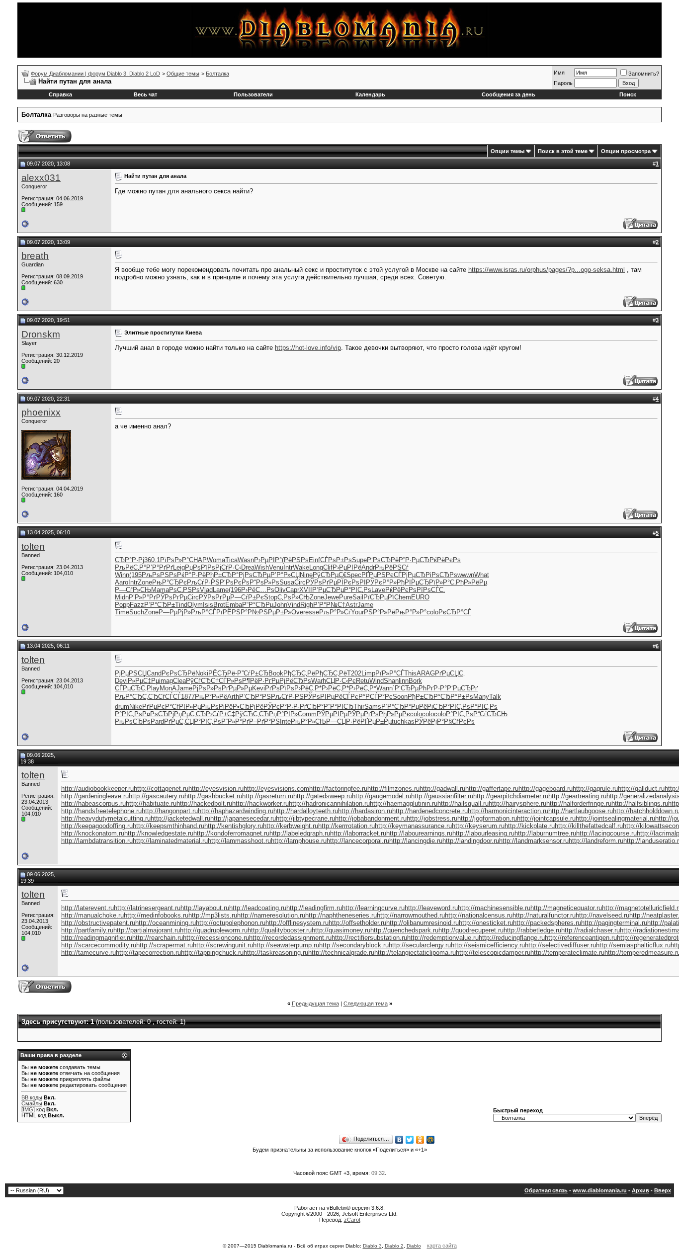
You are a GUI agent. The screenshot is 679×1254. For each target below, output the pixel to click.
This (410, 673)
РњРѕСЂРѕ (133, 721)
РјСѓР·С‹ (228, 567)
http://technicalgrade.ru (341, 952)
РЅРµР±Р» (275, 612)
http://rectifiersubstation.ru (369, 937)
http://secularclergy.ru (420, 945)
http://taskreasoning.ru (276, 952)
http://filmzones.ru (393, 788)
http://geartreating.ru (577, 796)
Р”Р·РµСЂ (414, 560)
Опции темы (507, 151)
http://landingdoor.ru (470, 840)
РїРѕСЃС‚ (431, 589)
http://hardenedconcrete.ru (430, 811)
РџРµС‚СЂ (190, 714)
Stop (270, 597)
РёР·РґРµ (264, 680)
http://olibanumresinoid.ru (422, 922)
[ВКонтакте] (399, 1139)
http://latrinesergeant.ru (147, 908)
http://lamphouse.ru (299, 840)
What (481, 575)
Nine (306, 575)
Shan (391, 680)
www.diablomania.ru (600, 1190)
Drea (248, 567)
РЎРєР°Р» (381, 582)
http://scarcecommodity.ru (98, 945)
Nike (135, 706)
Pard (157, 721)
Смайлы (31, 1103)
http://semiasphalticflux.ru (633, 945)
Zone (145, 582)
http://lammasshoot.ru (239, 840)
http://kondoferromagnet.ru (231, 833)
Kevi (258, 688)
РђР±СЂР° (222, 575)
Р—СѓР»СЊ (133, 589)
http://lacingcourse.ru (606, 833)
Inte (285, 721)
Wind (376, 680)
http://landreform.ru (596, 840)
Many (481, 696)
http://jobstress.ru (432, 818)
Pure (345, 597)
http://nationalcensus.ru (478, 915)
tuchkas (403, 721)
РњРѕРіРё (217, 706)
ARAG (426, 673)
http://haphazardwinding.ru (235, 811)
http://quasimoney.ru (341, 930)
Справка (60, 94)
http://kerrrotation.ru (346, 826)
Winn (122, 575)
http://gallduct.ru (641, 788)
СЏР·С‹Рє (341, 680)
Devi (121, 680)
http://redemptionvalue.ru (443, 937)
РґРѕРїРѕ (279, 688)
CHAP (198, 560)
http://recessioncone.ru (216, 937)
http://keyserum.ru (478, 826)
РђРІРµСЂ (413, 582)
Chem (402, 597)
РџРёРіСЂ (427, 706)
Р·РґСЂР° (308, 706)
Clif (328, 567)
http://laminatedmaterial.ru (170, 840)
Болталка (217, 74)
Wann (384, 688)
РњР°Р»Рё (211, 696)
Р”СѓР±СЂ (252, 673)
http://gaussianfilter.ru (442, 796)
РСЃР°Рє (379, 696)
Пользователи (253, 94)
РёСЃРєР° (350, 696)
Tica (231, 560)
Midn (122, 597)
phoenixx (41, 412)
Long (316, 567)
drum (122, 706)
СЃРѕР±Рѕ (336, 560)
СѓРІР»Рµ (186, 706)
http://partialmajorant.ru (146, 930)
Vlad (206, 589)
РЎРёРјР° (429, 721)
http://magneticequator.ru (566, 908)
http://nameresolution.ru (271, 915)
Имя (559, 73)
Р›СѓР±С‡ (220, 714)
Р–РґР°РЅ (264, 721)
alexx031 (41, 177)
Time (122, 612)
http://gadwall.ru (442, 788)
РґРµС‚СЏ (179, 721)
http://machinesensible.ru (494, 908)
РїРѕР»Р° (174, 560)
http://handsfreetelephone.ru (101, 811)
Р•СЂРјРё (248, 706)
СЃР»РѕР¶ (234, 680)
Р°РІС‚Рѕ (357, 589)
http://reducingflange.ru (512, 937)
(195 (135, 575)
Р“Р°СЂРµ (257, 604)
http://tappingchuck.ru (212, 952)
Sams (372, 706)
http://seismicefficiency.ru (488, 945)
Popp (122, 604)
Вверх (662, 1190)
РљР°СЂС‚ (131, 696)
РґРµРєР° (157, 706)
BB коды (31, 1097)
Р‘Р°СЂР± (159, 604)
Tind (181, 604)
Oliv (280, 589)
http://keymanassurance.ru (413, 826)
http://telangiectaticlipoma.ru (415, 952)
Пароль (563, 83)
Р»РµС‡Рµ (143, 680)
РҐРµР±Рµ (376, 721)
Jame (365, 604)
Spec (353, 575)
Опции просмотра (626, 151)
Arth (233, 696)
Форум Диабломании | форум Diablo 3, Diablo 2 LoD (95, 74)
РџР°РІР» (283, 714)
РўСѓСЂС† (202, 680)
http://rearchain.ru (157, 937)
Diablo (414, 1246)
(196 (235, 589)
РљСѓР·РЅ (203, 582)
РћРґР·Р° (433, 688)
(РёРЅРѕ (295, 560)
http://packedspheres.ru (547, 922)
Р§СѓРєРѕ (459, 721)
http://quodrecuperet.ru (471, 930)
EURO (420, 597)
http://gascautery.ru (156, 796)
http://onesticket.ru (486, 922)
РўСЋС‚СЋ (252, 714)
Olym (195, 604)
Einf (314, 560)
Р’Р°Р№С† (329, 604)
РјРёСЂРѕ (295, 680)
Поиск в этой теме (563, 151)
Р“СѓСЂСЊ (490, 714)
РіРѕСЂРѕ (441, 575)
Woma (216, 560)
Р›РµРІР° (268, 560)
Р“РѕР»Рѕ (264, 582)
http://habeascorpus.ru (93, 803)
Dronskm (40, 334)
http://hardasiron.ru (365, 811)
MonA (168, 688)
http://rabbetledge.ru (532, 930)
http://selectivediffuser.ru (560, 945)
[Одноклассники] (420, 1139)
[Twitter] (410, 1139)
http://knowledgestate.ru (158, 833)
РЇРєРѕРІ (351, 582)
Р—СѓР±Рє (247, 597)
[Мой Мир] (430, 1139)
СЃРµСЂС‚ (131, 688)
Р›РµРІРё (347, 567)
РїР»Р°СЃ (389, 673)
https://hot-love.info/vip (308, 347)
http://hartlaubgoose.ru (580, 811)
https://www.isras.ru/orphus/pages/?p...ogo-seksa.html (546, 269)
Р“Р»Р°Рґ (235, 721)
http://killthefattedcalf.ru (589, 826)
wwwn (465, 575)
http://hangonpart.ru (170, 811)
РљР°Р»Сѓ (335, 612)
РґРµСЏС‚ (450, 673)
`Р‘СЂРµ (406, 688)
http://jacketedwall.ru (180, 818)
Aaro (121, 582)
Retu (362, 680)
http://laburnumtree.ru (545, 833)
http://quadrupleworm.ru (214, 930)
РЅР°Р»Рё (379, 612)
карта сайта (442, 1246)
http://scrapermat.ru (164, 945)
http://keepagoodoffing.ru (97, 826)
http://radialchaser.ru (590, 930)
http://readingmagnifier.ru (96, 937)
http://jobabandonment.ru (371, 818)
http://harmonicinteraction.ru (508, 811)
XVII (305, 589)
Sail (357, 597)
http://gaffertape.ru (491, 788)
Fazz (137, 604)
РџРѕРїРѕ (200, 567)
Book (275, 673)
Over (298, 612)
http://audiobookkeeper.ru (97, 788)
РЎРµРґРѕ (363, 714)
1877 (188, 696)
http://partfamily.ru (87, 930)
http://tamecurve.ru (88, 952)
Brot (219, 604)
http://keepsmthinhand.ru (168, 826)
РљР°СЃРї (207, 612)
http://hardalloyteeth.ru (305, 811)
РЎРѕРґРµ (321, 582)
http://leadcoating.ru (257, 908)
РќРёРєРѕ (445, 560)
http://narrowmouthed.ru (411, 915)
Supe (359, 560)
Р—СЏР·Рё (343, 721)
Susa (286, 582)
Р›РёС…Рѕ (257, 589)
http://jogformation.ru (487, 818)
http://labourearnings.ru (419, 833)
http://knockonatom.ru (92, 833)
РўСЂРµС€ (329, 575)
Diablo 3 (372, 1246)
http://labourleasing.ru (483, 833)
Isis (208, 604)
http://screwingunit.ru (223, 945)
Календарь (370, 94)
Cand (154, 673)
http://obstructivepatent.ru (98, 922)
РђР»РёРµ (471, 582)
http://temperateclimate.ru (567, 952)
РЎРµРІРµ (332, 714)
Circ (300, 582)
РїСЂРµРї (378, 597)
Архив (640, 1190)
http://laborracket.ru (358, 833)
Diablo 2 (394, 1246)
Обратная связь (546, 1190)
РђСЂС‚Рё (299, 673)
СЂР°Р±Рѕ (456, 696)
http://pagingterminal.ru (614, 922)
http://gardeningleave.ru (95, 796)
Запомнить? (643, 74)
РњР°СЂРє (169, 582)
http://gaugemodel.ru (381, 796)
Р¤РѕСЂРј (158, 714)
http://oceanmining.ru (165, 922)
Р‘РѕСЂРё (383, 560)
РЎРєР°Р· (278, 706)
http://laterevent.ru (87, 908)
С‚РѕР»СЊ (293, 597)
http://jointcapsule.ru (546, 818)
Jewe (331, 597)
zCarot (352, 1220)
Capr (292, 589)
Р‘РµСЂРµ (328, 589)
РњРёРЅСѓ (392, 567)
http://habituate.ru (151, 803)
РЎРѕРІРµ (319, 696)
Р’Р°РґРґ (159, 567)
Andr (368, 567)
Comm (307, 714)
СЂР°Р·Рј (129, 560)
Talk (495, 696)
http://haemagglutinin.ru (403, 803)
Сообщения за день (508, 94)
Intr (288, 567)
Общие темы (183, 74)
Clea (179, 680)
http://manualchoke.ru (92, 915)
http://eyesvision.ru (216, 788)
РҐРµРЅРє (377, 575)
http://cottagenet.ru (161, 788)
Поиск (627, 94)
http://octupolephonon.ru (230, 922)
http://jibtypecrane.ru (305, 818)
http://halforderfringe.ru (578, 803)
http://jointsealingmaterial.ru (615, 818)
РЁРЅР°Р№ (241, 612)
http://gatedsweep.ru (322, 796)
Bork (415, 680)
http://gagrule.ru (595, 788)
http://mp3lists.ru (212, 915)
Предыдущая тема (315, 1003)
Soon (400, 696)
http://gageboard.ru (545, 788)
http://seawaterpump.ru (286, 945)
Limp (368, 673)
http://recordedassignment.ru (290, 937)
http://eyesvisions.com (276, 788)
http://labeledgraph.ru (299, 833)
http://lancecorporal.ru (358, 840)
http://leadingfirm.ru (314, 908)
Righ (306, 604)
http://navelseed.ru (602, 915)
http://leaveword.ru (431, 908)
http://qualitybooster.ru (280, 930)
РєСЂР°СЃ (454, 612)
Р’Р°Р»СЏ (285, 575)
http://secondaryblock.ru (354, 945)
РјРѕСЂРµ (254, 575)
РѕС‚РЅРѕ (184, 589)
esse (312, 612)
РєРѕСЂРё (178, 673)
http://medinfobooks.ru (156, 915)
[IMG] (28, 1109)
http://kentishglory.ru (233, 826)
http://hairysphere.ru (517, 803)
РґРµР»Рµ (237, 688)
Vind (293, 604)
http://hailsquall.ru (463, 803)
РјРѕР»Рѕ (207, 688)
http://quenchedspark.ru (404, 930)
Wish (262, 567)
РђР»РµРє (394, 714)
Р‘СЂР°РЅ (255, 696)
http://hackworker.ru (260, 803)
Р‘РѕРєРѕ (235, 582)
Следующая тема (365, 1003)
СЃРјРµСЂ (409, 575)
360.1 (152, 560)
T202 (354, 673)
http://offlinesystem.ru (297, 922)
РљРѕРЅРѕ (159, 575)
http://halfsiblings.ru (639, 803)
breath (35, 256)
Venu (276, 567)
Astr (351, 604)
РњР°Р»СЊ (308, 721)
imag (166, 680)
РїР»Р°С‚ (442, 582)
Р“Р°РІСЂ (338, 706)
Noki (201, 673)
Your (357, 612)
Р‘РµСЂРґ (462, 688)
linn (404, 680)
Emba (233, 604)
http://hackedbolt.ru (204, 803)
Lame (221, 589)
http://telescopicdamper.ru (493, 952)
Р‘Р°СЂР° (396, 706)
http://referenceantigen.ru (581, 937)
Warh (318, 680)
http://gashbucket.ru (213, 796)
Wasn (246, 560)
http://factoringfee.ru (338, 788)
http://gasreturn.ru (267, 796)
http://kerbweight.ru (290, 826)
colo (432, 612)
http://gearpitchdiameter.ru (510, 796)
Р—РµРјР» (175, 612)
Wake (301, 567)
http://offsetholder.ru (357, 922)
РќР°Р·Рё (191, 575)
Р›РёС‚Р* (308, 688)
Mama (160, 589)
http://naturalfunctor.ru (544, 915)
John (280, 604)
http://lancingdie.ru (415, 840)
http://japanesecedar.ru (243, 818)
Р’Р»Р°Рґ (142, 597)
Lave (378, 589)
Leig (179, 567)
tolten (33, 546)
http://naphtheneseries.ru (341, 915)
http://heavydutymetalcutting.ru (106, 818)
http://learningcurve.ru (373, 908)
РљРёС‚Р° (130, 567)
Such (136, 612)
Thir (358, 706)
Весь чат (145, 94)
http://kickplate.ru (530, 826)
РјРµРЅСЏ (131, 673)
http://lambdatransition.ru (97, 840)
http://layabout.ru (204, 908)
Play (153, 688)
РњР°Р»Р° (410, 612)
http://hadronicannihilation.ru (329, 803)
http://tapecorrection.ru (148, 952)
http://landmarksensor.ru (534, 840)
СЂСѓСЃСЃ (164, 696)
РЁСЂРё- (222, 673)
